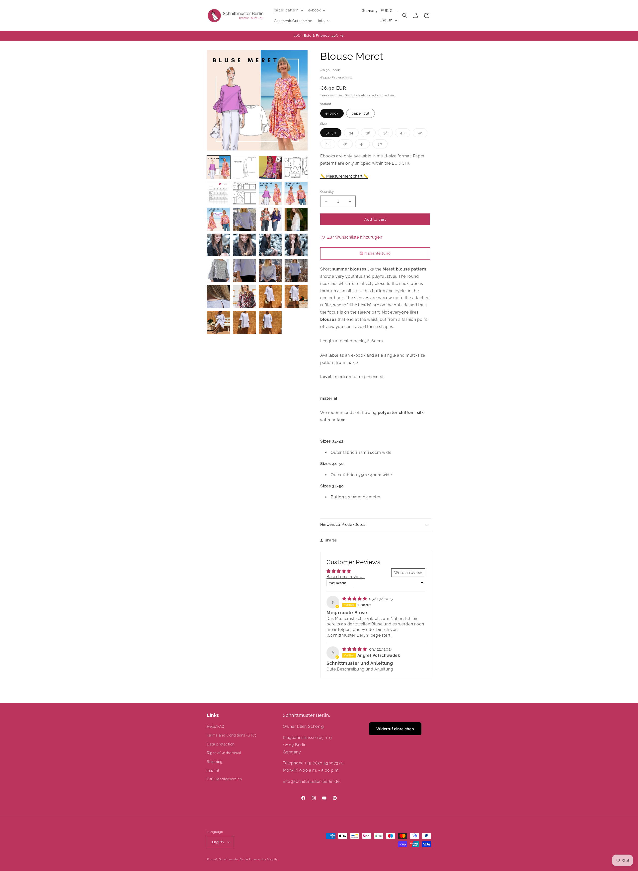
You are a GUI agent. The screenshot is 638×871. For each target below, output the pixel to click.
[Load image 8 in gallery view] (218, 219)
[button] (288, 10)
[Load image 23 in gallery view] (296, 296)
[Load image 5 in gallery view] (244, 193)
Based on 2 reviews (345, 576)
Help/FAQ (215, 727)
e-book (331, 113)
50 (383, 145)
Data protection (221, 744)
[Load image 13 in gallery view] (244, 245)
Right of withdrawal (224, 753)
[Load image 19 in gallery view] (296, 270)
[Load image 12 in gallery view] (218, 245)
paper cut (360, 113)
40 (405, 134)
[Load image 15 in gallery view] (296, 245)
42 (422, 134)
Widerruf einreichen (395, 728)
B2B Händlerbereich (224, 779)
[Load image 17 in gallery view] (244, 270)
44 (330, 145)
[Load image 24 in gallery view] (218, 322)
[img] (355, 598)
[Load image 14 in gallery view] (270, 245)
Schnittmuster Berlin (233, 859)
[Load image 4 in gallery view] (218, 193)
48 (365, 145)
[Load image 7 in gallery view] (296, 193)
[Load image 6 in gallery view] (270, 193)
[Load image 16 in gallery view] (218, 270)
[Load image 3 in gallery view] (296, 167)
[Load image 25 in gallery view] (244, 322)
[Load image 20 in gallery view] (218, 296)
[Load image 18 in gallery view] (270, 270)
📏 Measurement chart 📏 (344, 176)
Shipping (351, 95)
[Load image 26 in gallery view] (270, 322)
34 (354, 134)
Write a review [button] (408, 572)
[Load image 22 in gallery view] (270, 296)
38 (388, 134)
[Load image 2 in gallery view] (244, 167)
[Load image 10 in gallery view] (270, 219)
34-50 (330, 133)
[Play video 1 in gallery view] (270, 167)
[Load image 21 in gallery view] (244, 296)
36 (371, 134)
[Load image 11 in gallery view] (296, 219)
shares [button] (331, 540)
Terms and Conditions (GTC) (231, 735)
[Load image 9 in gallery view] (244, 219)
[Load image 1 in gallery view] (218, 167)
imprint (213, 770)
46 (348, 145)
